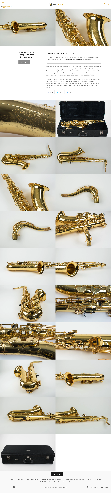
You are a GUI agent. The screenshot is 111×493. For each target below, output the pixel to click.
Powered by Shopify (61, 487)
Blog (89, 479)
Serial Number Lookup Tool (75, 479)
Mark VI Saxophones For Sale (49, 482)
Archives (98, 479)
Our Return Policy (33, 479)
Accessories (67, 482)
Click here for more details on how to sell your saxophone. (74, 59)
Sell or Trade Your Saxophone (52, 479)
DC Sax (52, 487)
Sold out (24, 62)
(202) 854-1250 (6, 6)
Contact (20, 479)
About (12, 479)
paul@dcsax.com (5, 8)
